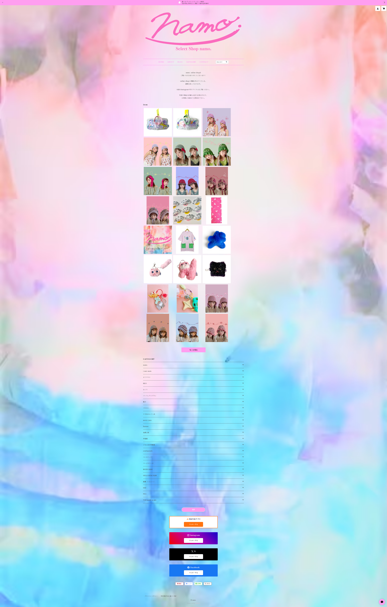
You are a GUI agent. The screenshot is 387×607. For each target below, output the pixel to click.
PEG (144, 494)
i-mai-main (147, 371)
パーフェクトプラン (149, 396)
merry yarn (147, 420)
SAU (144, 488)
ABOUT (171, 62)
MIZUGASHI (148, 469)
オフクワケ (147, 377)
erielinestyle (147, 451)
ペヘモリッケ (147, 457)
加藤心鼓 (146, 432)
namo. (145, 365)
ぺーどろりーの (148, 463)
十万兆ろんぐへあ (149, 414)
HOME (161, 62)
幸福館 (145, 439)
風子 (144, 402)
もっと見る (193, 350)
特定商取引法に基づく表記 (168, 596)
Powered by (191, 603)
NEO (145, 383)
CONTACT (204, 62)
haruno (146, 426)
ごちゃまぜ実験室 (149, 445)
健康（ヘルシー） (149, 482)
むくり (145, 390)
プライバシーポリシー (151, 596)
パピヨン (146, 408)
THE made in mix (149, 500)
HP (193, 510)
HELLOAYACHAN (150, 475)
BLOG (180, 62)
